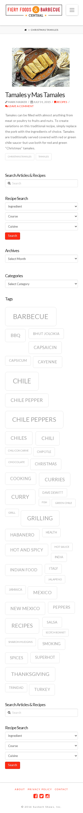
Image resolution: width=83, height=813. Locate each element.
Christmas (46, 464)
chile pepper (27, 400)
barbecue (30, 316)
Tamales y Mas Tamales (35, 95)
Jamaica (15, 589)
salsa (52, 622)
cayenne (47, 361)
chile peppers (34, 419)
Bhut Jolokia (46, 333)
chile (22, 381)
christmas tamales (19, 156)
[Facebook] (35, 796)
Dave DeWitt (52, 492)
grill (11, 512)
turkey (42, 689)
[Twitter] (41, 796)
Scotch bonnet (56, 632)
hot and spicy (26, 549)
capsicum (18, 360)
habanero (22, 534)
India (59, 557)
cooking (20, 478)
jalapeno (55, 579)
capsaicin (45, 347)
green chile (63, 503)
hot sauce (61, 546)
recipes (22, 625)
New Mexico (25, 608)
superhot (45, 657)
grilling (40, 518)
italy (53, 568)
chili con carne (18, 450)
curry (20, 497)
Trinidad (16, 688)
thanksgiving (30, 674)
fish (44, 502)
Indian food (23, 569)
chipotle (44, 452)
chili (48, 438)
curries (55, 479)
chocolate (16, 462)
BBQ (15, 335)
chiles (19, 438)
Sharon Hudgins (20, 642)
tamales (44, 156)
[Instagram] (47, 796)
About (20, 789)
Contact (61, 789)
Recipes (61, 102)
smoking (51, 643)
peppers (61, 607)
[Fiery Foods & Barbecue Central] (34, 10)
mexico (42, 592)
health (51, 532)
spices (16, 657)
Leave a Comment (21, 106)
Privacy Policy (40, 789)
